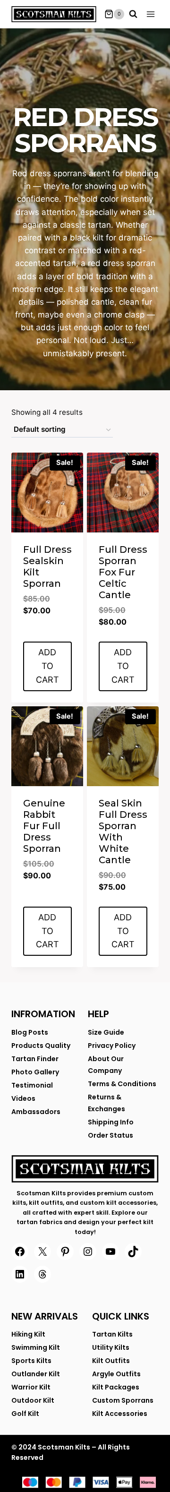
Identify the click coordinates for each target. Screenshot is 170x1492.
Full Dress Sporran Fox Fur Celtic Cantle (123, 572)
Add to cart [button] (47, 666)
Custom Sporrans (122, 1400)
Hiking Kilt (28, 1334)
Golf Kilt (25, 1413)
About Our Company (106, 1064)
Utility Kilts (110, 1347)
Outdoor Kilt (32, 1400)
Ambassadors (35, 1111)
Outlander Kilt (35, 1374)
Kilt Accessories (119, 1413)
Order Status (110, 1135)
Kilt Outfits (111, 1360)
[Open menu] (151, 14)
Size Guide (106, 1032)
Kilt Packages (115, 1387)
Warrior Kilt (31, 1387)
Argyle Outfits (116, 1374)
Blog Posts (29, 1032)
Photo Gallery (35, 1072)
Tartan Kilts (112, 1334)
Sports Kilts (31, 1360)
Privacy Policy (112, 1045)
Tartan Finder (35, 1058)
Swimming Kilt (35, 1347)
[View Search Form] (133, 14)
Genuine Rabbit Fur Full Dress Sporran (44, 825)
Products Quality (40, 1045)
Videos (23, 1098)
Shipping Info (111, 1122)
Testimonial (32, 1085)
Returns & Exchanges (106, 1103)
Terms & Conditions (122, 1084)
